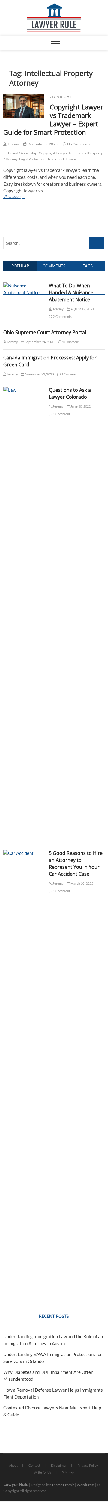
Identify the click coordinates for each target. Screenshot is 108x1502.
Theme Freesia (63, 1484)
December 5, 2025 (42, 144)
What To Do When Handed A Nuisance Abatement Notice (71, 292)
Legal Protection (32, 159)
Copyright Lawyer (53, 153)
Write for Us (42, 1472)
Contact (34, 1465)
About (13, 1465)
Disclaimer (59, 1465)
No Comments (78, 144)
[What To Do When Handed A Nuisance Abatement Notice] (23, 285)
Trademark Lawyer (62, 159)
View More (13, 198)
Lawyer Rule (15, 1484)
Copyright (60, 96)
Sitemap (68, 1472)
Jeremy (13, 144)
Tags (88, 266)
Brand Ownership (22, 153)
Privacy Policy (87, 1465)
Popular (20, 266)
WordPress (85, 1484)
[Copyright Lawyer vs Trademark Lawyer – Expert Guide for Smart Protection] (23, 106)
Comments (54, 266)
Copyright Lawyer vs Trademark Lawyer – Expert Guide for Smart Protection (53, 119)
